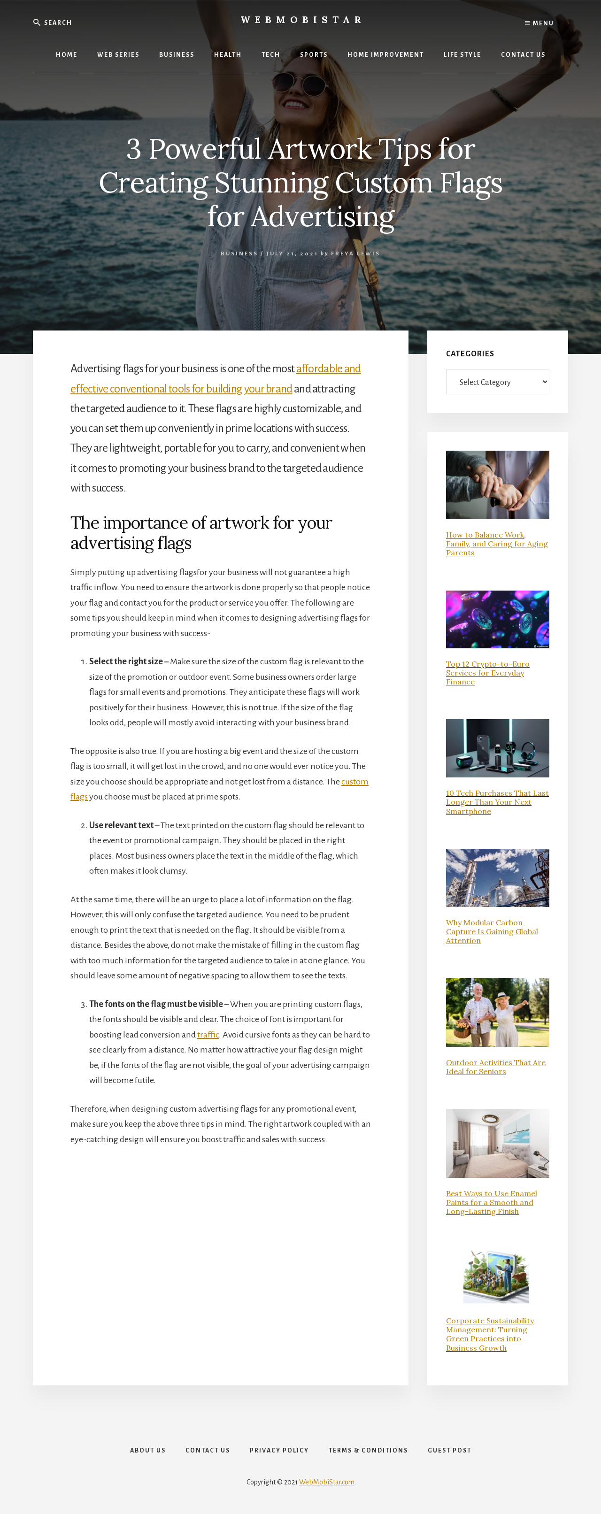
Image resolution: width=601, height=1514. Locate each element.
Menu (542, 23)
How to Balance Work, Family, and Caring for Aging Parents (497, 543)
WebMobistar (303, 19)
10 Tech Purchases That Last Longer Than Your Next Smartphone (497, 801)
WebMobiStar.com (326, 1482)
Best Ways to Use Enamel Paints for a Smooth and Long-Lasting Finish (491, 1202)
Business (239, 254)
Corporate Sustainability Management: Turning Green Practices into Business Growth (490, 1334)
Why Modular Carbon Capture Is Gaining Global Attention (492, 931)
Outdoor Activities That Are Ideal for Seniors (496, 1067)
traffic (208, 1034)
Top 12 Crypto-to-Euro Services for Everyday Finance (488, 672)
